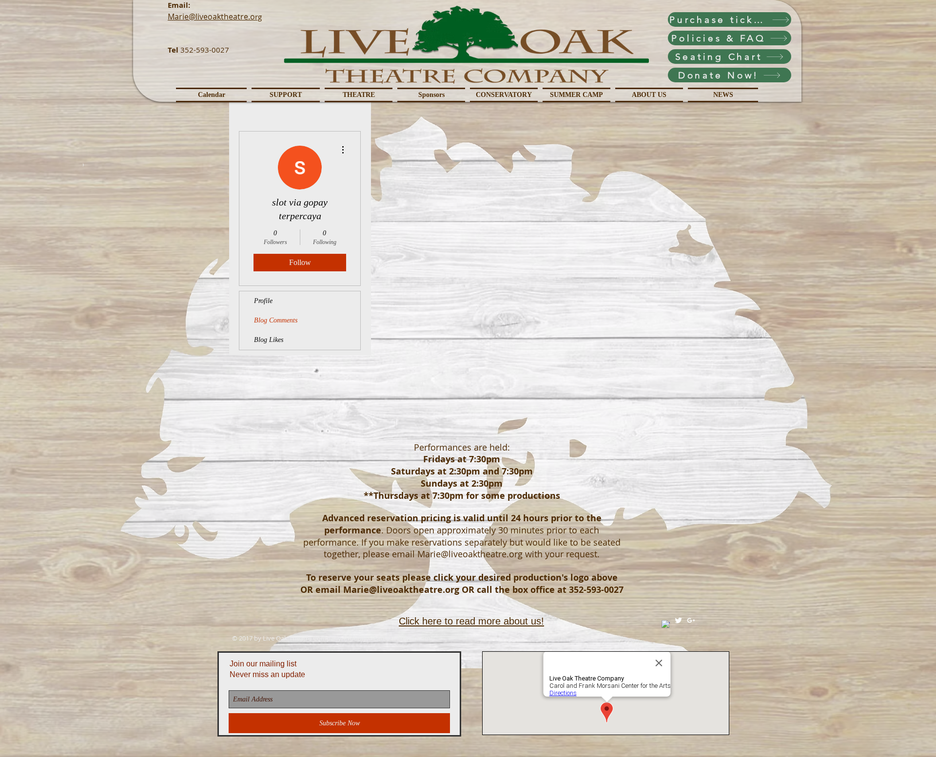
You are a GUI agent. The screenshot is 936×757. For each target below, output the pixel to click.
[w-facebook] (666, 624)
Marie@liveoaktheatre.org (470, 554)
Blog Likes (268, 339)
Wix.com (418, 638)
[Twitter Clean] (678, 620)
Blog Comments (275, 320)
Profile (263, 300)
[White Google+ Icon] (691, 620)
